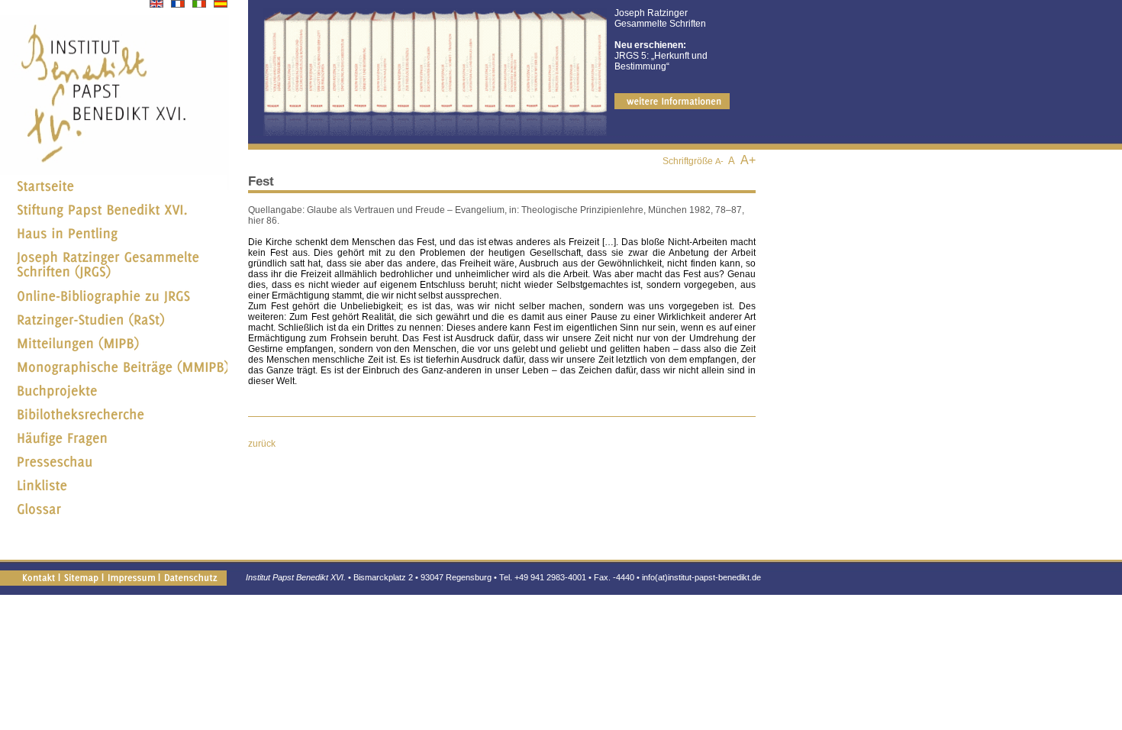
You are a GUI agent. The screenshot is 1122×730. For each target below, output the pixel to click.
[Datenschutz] (190, 576)
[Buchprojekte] (113, 397)
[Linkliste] (113, 492)
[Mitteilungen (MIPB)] (113, 350)
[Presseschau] (113, 469)
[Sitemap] (81, 576)
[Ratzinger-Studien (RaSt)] (113, 326)
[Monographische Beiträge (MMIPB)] (113, 374)
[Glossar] (113, 516)
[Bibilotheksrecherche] (113, 421)
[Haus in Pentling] (113, 240)
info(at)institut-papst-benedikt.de (701, 577)
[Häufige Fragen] (113, 445)
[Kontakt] (38, 576)
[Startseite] (113, 193)
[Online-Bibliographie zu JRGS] (113, 303)
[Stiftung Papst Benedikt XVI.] (113, 217)
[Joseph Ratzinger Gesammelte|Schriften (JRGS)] (113, 279)
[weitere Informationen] (672, 106)
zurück (262, 443)
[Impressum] (131, 576)
